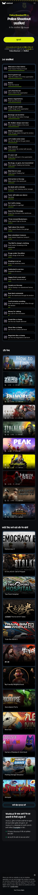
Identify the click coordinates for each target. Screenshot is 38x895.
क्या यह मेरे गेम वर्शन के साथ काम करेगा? (19, 837)
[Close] (35, 875)
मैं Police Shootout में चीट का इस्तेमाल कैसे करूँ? (19, 833)
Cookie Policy (14, 886)
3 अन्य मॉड (28, 49)
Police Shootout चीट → (19, 15)
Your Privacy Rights (19, 890)
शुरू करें (18, 40)
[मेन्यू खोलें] (34, 3)
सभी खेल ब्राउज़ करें (19, 805)
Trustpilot (16, 827)
